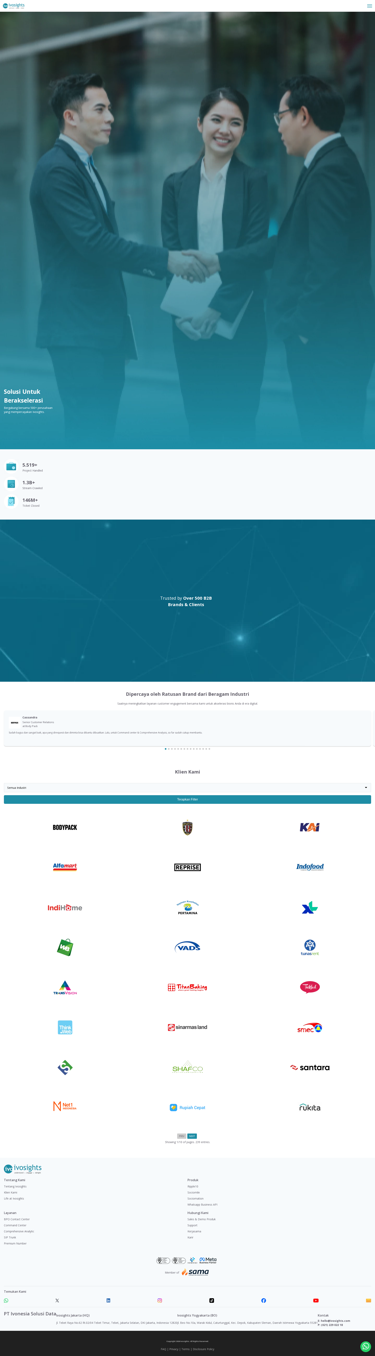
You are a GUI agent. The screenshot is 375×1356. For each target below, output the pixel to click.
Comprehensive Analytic (19, 1231)
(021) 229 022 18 (332, 1325)
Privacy (173, 1349)
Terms (185, 1349)
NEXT (192, 1136)
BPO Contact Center (17, 1219)
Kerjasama (194, 1231)
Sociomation (196, 1198)
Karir (190, 1237)
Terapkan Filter (187, 799)
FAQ (163, 1349)
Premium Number (15, 1243)
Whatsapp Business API (202, 1204)
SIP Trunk (10, 1237)
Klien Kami (10, 1192)
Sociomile (194, 1192)
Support (192, 1225)
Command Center (15, 1225)
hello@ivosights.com (335, 1321)
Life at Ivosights (14, 1198)
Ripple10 (193, 1186)
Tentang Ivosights (15, 1186)
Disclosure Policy (203, 1349)
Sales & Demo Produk (202, 1219)
